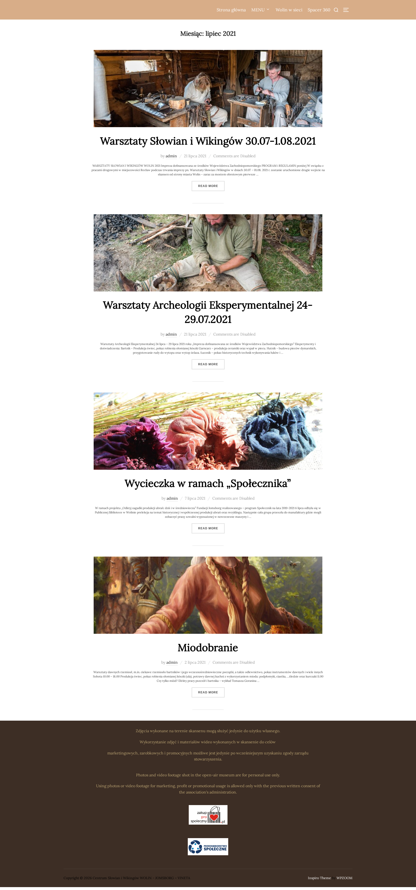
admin (171, 155)
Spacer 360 (319, 10)
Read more (211, 186)
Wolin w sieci (289, 10)
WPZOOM (344, 878)
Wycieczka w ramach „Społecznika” (208, 483)
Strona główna (231, 10)
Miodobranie (208, 647)
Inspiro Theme (319, 878)
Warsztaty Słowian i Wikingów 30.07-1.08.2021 (208, 140)
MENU (258, 10)
